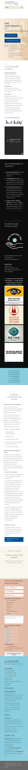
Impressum (7, 763)
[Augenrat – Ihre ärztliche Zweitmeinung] (11, 2)
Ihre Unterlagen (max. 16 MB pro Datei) (13, 626)
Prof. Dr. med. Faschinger (14, 372)
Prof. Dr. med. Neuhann (14, 376)
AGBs (19, 763)
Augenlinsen (9, 607)
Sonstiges (8, 613)
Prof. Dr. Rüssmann (14, 378)
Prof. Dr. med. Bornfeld (14, 374)
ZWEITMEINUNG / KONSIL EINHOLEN (12, 539)
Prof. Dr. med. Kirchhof (14, 371)
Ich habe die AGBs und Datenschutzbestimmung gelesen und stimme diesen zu (14, 647)
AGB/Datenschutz (9, 644)
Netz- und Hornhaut (11, 600)
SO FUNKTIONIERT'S (11, 35)
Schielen (8, 609)
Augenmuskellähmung (11, 611)
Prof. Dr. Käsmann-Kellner (14, 380)
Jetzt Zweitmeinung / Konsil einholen (14, 654)
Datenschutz (13, 763)
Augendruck (9, 604)
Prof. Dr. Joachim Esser (14, 382)
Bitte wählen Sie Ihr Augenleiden (13, 598)
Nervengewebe (10, 602)
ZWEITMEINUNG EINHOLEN (12, 40)
